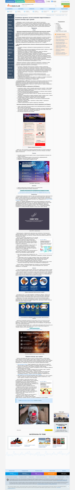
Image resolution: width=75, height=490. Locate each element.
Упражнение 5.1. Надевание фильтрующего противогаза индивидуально (60, 50)
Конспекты (20, 8)
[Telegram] (44, 427)
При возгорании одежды (22, 364)
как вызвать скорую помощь (27, 400)
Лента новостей (11, 18)
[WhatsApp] (38, 427)
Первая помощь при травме (61, 31)
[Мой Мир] (49, 427)
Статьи (41, 8)
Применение (59, 28)
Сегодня (10, 15)
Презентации (52, 8)
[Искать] (55, 6)
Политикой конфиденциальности (42, 483)
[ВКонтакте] (26, 427)
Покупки (59, 26)
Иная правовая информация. (62, 480)
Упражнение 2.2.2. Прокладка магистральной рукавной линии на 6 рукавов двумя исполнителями (61, 53)
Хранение (59, 27)
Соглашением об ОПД (53, 483)
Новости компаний (10, 25)
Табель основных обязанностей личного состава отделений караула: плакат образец (61, 37)
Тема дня (10, 21)
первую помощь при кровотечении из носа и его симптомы (29, 374)
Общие (58, 24)
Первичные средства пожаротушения (34, 329)
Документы (9, 8)
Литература (31, 8)
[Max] (61, 427)
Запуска (58, 29)
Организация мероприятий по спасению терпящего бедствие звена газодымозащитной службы (61, 43)
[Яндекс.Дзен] (65, 427)
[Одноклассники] (32, 427)
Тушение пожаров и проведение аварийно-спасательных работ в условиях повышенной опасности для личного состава (62, 46)
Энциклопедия (64, 8)
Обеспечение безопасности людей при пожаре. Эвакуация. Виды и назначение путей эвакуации (62, 40)
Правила (57, 23)
